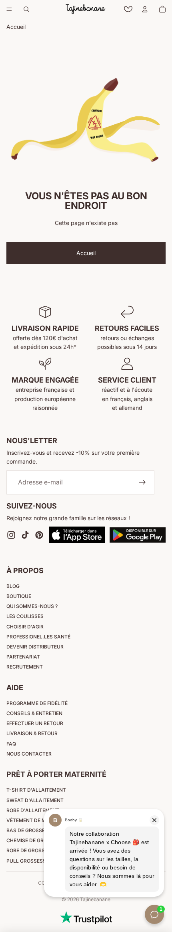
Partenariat (23, 657)
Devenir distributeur (35, 647)
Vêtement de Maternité (37, 820)
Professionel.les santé (38, 637)
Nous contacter (29, 754)
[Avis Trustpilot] (86, 917)
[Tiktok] (25, 535)
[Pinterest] (39, 535)
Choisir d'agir (25, 627)
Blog (13, 586)
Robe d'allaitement (32, 810)
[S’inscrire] (142, 482)
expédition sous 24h (47, 346)
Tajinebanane (95, 899)
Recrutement (24, 667)
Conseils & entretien (34, 713)
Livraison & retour (32, 733)
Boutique (18, 596)
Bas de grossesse (30, 830)
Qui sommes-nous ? (32, 606)
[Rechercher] (26, 9)
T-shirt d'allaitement (36, 790)
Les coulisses (25, 616)
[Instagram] (11, 535)
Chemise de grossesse (36, 840)
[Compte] (145, 9)
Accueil (86, 252)
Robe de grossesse (31, 850)
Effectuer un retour (34, 723)
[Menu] (9, 9)
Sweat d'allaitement (35, 800)
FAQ (11, 744)
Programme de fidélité (37, 703)
